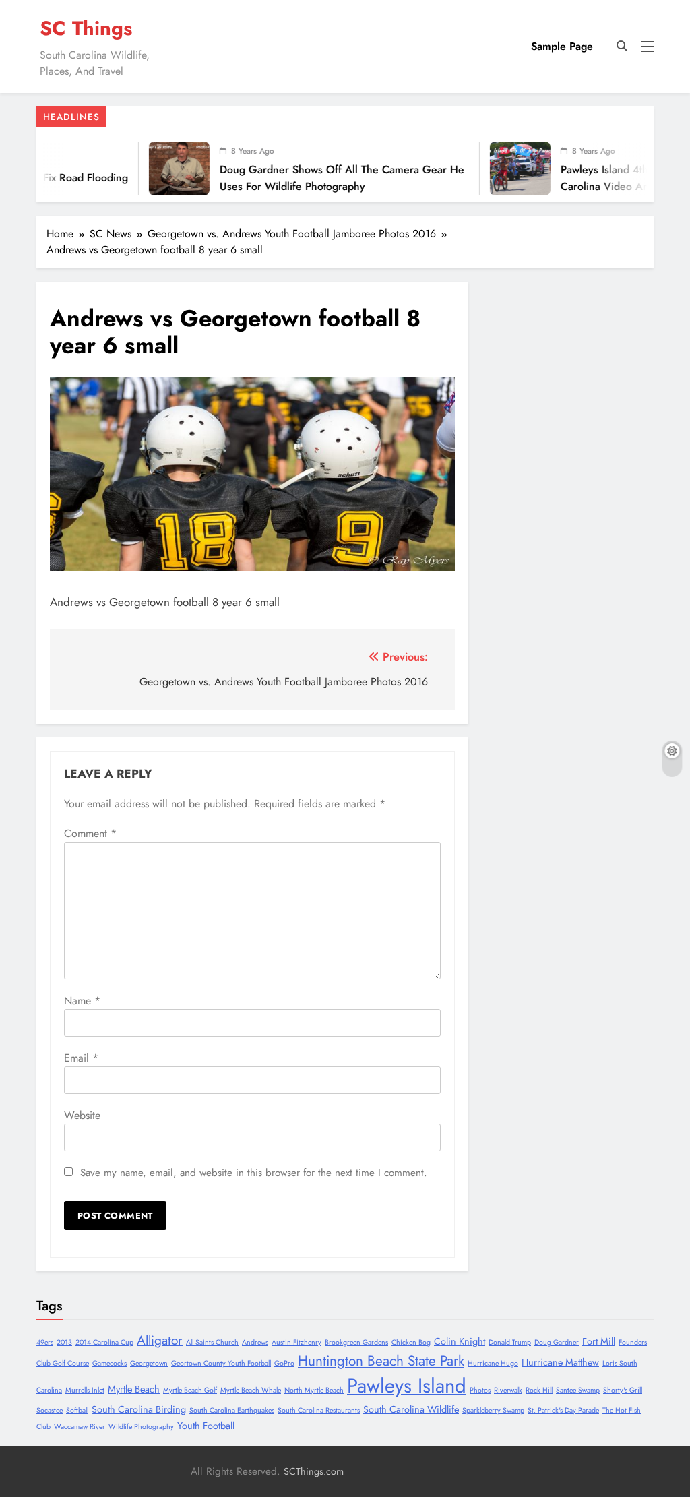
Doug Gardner (556, 1342)
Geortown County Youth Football (221, 1363)
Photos (480, 1390)
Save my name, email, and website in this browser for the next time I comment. (253, 1172)
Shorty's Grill (622, 1390)
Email (81, 1058)
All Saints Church (212, 1342)
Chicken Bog (411, 1342)
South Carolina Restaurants (319, 1410)
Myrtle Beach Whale (250, 1390)
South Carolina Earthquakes (231, 1410)
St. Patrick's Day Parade (563, 1410)
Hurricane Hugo (493, 1363)
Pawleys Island (406, 1386)
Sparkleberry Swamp (493, 1410)
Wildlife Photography (141, 1427)
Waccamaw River (79, 1427)
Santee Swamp (578, 1390)
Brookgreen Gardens (356, 1342)
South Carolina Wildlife (411, 1409)
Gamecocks (109, 1363)
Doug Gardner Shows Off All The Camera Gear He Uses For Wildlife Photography (313, 177)
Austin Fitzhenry (296, 1342)
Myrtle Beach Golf (190, 1390)
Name (82, 1000)
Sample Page (562, 46)
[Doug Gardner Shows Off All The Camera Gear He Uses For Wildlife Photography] (151, 168)
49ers (44, 1342)
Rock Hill (539, 1390)
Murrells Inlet (84, 1390)
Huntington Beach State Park (381, 1361)
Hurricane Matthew (560, 1362)
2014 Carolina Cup (104, 1342)
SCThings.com (314, 1471)
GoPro (284, 1363)
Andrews (255, 1342)
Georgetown (149, 1363)
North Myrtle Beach (314, 1390)
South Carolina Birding (139, 1409)
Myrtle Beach (134, 1389)
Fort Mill (598, 1341)
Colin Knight (459, 1341)
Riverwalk (508, 1390)
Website (82, 1115)
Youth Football (205, 1425)
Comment (90, 833)
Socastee (49, 1410)
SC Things (86, 28)
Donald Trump (510, 1342)
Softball (77, 1410)
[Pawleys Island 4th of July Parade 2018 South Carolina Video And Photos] (492, 168)
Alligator (160, 1340)
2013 (64, 1342)
